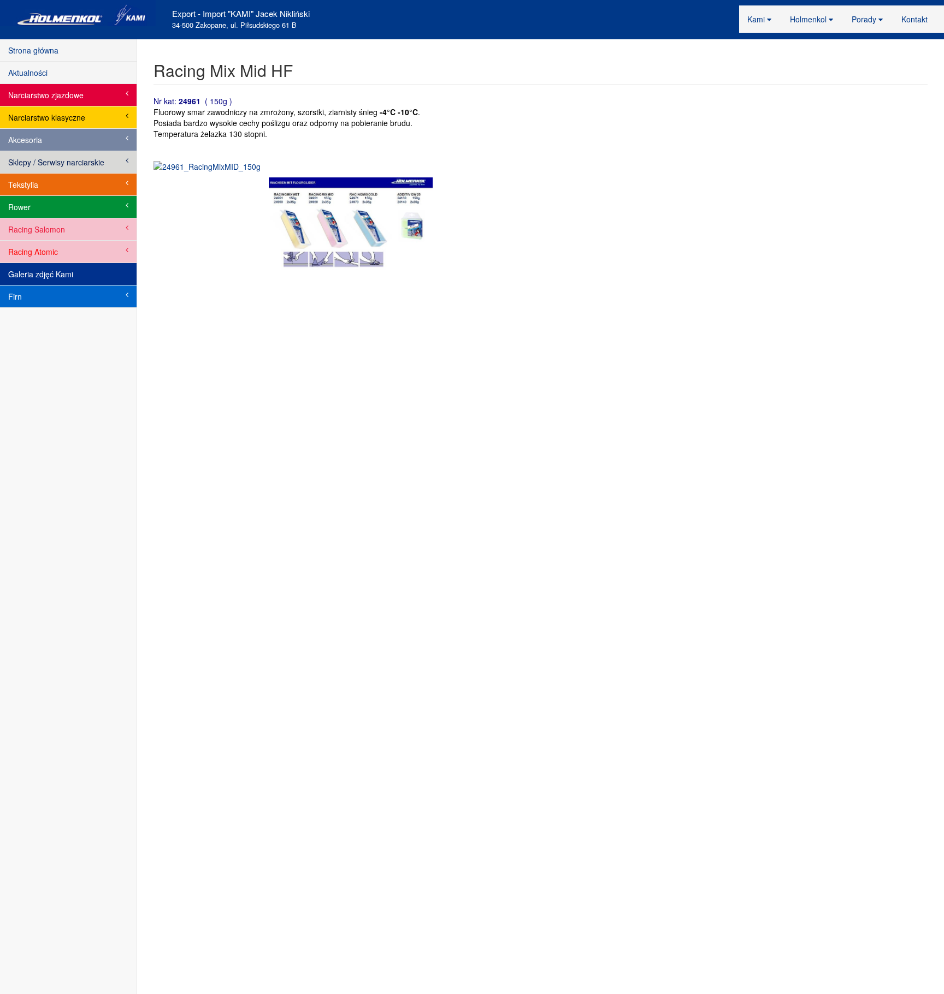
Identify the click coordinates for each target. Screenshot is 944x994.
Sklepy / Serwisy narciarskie (56, 162)
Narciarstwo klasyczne (46, 117)
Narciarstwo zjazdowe (46, 95)
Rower (19, 206)
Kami (757, 19)
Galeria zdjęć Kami (40, 274)
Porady (865, 19)
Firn (15, 296)
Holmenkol (809, 19)
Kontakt (914, 19)
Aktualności (28, 72)
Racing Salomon (36, 229)
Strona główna (33, 50)
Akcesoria (25, 139)
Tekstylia (23, 184)
